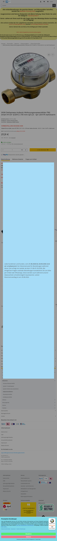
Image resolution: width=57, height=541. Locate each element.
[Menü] (55, 519)
